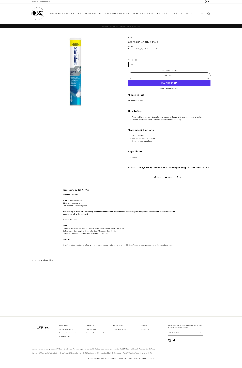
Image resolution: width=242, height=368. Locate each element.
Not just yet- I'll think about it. (121, 214)
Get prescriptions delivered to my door (121, 208)
